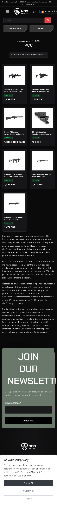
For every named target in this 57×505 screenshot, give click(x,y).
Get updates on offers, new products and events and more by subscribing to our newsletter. (28, 393)
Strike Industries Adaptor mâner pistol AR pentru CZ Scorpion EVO (42, 133)
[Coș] (34, 12)
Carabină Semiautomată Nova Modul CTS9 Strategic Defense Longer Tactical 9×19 (13, 218)
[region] (28, 480)
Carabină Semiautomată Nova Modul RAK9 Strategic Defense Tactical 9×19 (41, 176)
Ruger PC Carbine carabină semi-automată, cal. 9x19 (14, 133)
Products (15, 28)
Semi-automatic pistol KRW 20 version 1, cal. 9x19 (41, 90)
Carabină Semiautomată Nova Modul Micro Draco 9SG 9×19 (13, 176)
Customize (28, 491)
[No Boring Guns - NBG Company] (21, 11)
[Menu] (8, 11)
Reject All (28, 499)
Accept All (28, 483)
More (40, 28)
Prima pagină (23, 41)
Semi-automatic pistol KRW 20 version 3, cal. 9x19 (13, 90)
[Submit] (48, 20)
